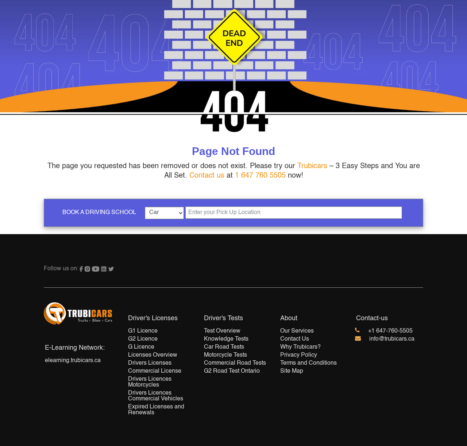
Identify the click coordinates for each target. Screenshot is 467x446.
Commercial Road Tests (235, 363)
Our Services (297, 331)
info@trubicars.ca (391, 339)
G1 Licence (143, 331)
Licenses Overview (152, 355)
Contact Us (294, 339)
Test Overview (222, 331)
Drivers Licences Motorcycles (149, 382)
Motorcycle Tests (225, 355)
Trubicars (312, 166)
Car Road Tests (224, 347)
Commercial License (154, 371)
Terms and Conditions (308, 363)
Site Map (291, 371)
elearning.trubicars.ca (73, 361)
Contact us (206, 175)
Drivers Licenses (149, 363)
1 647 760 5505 (260, 175)
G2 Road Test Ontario (232, 371)
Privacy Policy (298, 355)
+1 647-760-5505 (390, 331)
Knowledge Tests (226, 339)
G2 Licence (143, 339)
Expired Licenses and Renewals (156, 410)
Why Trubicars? (300, 347)
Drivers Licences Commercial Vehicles (155, 396)
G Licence (141, 347)
